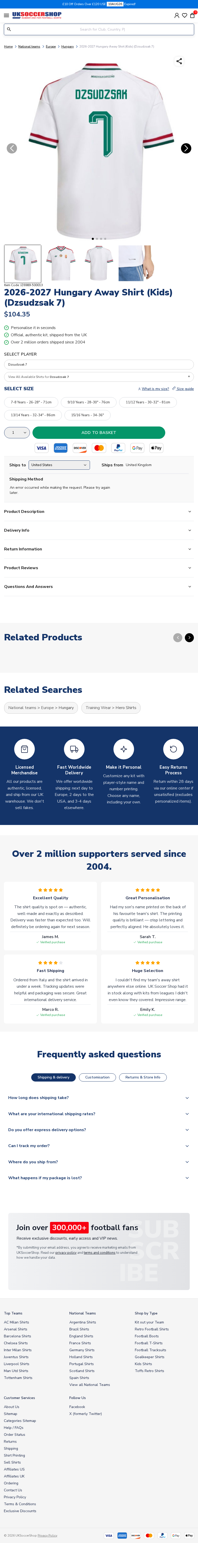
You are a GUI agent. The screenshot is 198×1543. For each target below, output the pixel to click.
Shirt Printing (14, 1455)
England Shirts (81, 1336)
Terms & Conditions (20, 1504)
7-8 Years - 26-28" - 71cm (31, 402)
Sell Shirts (12, 1462)
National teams (29, 46)
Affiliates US (14, 1469)
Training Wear (98, 708)
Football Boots (147, 1336)
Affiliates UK (14, 1476)
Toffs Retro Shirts (149, 1370)
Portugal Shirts (81, 1364)
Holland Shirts (81, 1357)
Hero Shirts (126, 708)
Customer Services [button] (19, 1397)
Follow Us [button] (77, 1397)
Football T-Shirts (149, 1343)
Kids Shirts (143, 1364)
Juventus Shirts (16, 1357)
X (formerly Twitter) (85, 1413)
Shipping (11, 1448)
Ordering (11, 1483)
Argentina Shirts (82, 1322)
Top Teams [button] (13, 1313)
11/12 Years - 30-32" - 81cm (148, 402)
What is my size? (155, 388)
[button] (93, 239)
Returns (10, 1441)
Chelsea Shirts (16, 1343)
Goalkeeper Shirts (149, 1357)
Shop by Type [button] (146, 1313)
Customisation (97, 1077)
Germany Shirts (82, 1350)
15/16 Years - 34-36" (87, 415)
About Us (11, 1406)
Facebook (77, 1406)
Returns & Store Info (143, 1077)
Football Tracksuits (150, 1350)
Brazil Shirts (79, 1329)
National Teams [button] (82, 1313)
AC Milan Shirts (16, 1322)
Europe (51, 46)
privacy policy (66, 1252)
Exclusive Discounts (20, 1511)
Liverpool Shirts (16, 1364)
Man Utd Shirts (16, 1370)
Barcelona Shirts (17, 1336)
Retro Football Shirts (152, 1329)
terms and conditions (100, 1252)
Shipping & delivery (53, 1077)
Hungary (67, 46)
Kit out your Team (149, 1322)
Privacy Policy (15, 1497)
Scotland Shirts (82, 1370)
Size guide (185, 388)
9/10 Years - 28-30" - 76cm (89, 402)
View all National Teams (89, 1384)
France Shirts (80, 1343)
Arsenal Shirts (15, 1329)
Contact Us (13, 1490)
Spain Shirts (79, 1377)
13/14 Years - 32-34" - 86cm (33, 415)
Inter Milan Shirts (18, 1350)
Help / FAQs (13, 1427)
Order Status (14, 1434)
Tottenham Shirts (18, 1377)
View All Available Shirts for (38, 377)
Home (8, 46)
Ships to (17, 465)
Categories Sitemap (20, 1420)
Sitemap (10, 1413)
